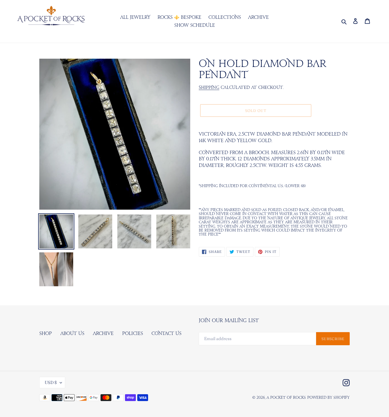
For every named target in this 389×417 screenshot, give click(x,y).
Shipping (209, 87)
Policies (132, 334)
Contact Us (166, 334)
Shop (45, 334)
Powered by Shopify (328, 397)
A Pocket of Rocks (286, 397)
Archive (103, 334)
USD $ (51, 382)
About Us (72, 334)
